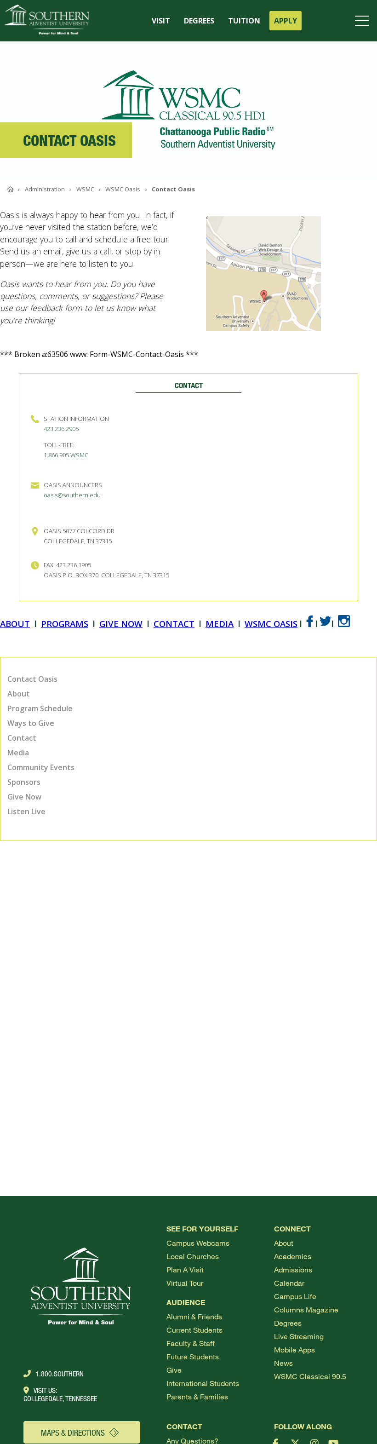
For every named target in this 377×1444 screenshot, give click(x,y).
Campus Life (295, 1296)
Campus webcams (197, 1242)
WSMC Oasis (271, 623)
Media (220, 623)
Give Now (121, 623)
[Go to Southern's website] (47, 20)
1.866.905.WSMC (66, 455)
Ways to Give (30, 723)
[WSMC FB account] (309, 623)
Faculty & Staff (190, 1343)
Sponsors (23, 782)
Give (174, 1369)
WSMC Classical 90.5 (310, 1376)
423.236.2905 (61, 429)
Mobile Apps (294, 1349)
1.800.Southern (59, 1373)
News (283, 1362)
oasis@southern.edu (72, 495)
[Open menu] (363, 20)
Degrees (288, 1322)
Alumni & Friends (194, 1316)
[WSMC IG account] (344, 623)
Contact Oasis (32, 679)
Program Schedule (40, 708)
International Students (202, 1383)
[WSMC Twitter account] (325, 623)
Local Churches (192, 1256)
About (15, 623)
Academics (292, 1256)
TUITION (244, 21)
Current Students (194, 1329)
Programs (64, 623)
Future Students (192, 1356)
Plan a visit (185, 1269)
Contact (174, 623)
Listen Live (26, 811)
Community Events (40, 767)
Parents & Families (197, 1396)
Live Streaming (299, 1336)
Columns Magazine (306, 1309)
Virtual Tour (184, 1282)
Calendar (289, 1282)
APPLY (285, 21)
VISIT (161, 21)
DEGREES (199, 21)
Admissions (293, 1269)
